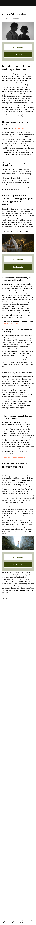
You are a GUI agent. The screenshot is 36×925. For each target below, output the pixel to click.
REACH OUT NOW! (11, 323)
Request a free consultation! (14, 457)
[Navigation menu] (32, 3)
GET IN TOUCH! (20, 128)
